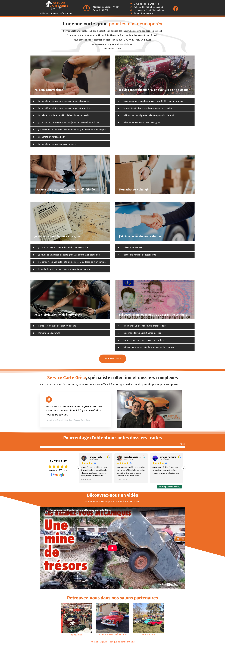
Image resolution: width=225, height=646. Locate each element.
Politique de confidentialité (122, 642)
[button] (183, 468)
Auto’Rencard (148, 634)
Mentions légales (98, 642)
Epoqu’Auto (76, 634)
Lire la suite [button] (86, 479)
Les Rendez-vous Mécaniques (112, 634)
